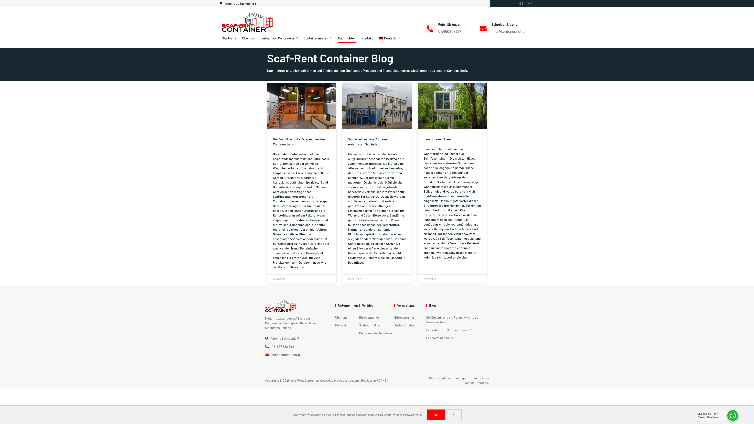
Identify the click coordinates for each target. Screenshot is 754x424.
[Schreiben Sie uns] (483, 28)
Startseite (229, 38)
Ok (435, 414)
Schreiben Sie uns (504, 24)
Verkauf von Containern (277, 38)
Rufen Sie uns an (449, 24)
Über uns (248, 38)
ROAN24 (382, 380)
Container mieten (316, 38)
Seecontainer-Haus (437, 139)
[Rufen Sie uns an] (430, 28)
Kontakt (367, 38)
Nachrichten (347, 38)
